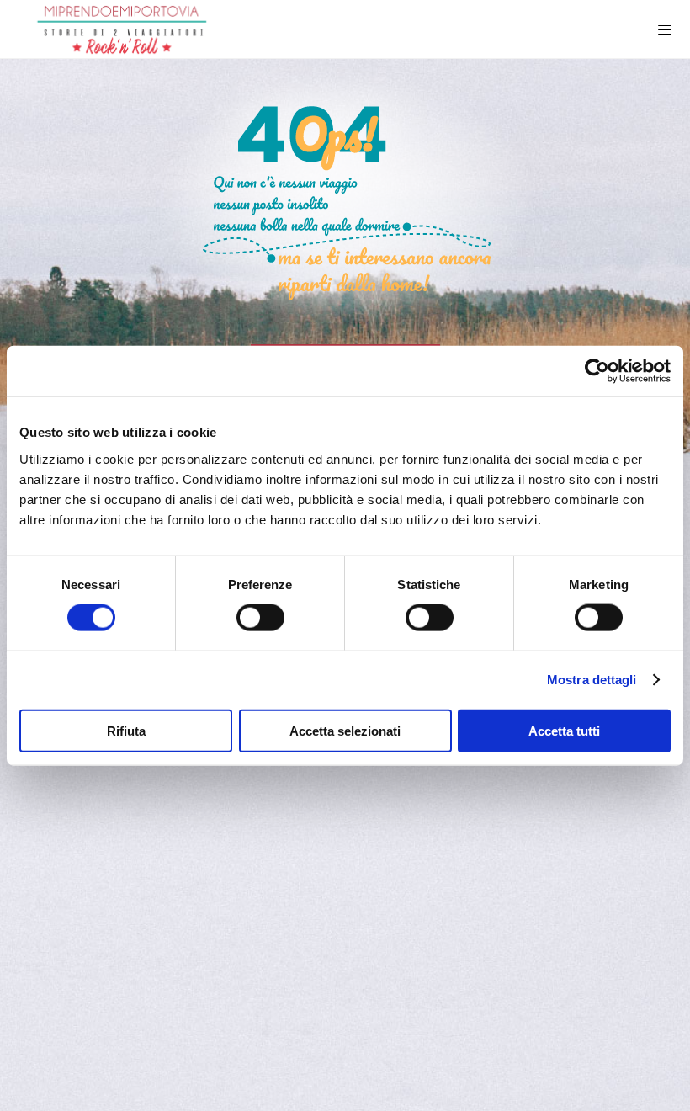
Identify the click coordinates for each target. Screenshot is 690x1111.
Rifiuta (126, 730)
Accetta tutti (564, 730)
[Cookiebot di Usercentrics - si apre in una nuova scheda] (597, 371)
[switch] (260, 617)
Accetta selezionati (345, 730)
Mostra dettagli (592, 679)
